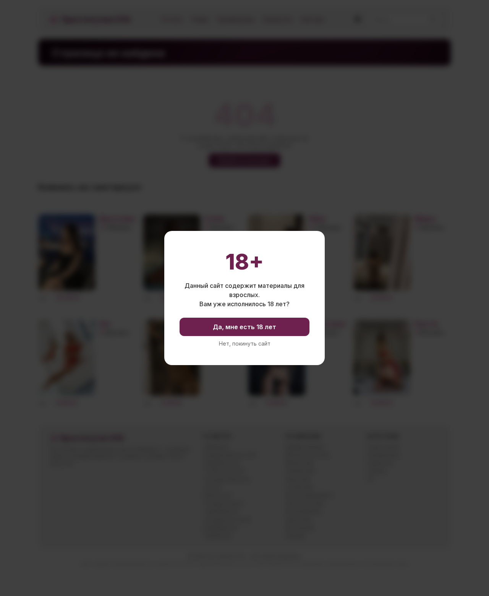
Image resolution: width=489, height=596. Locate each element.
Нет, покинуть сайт (244, 344)
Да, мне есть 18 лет (244, 327)
